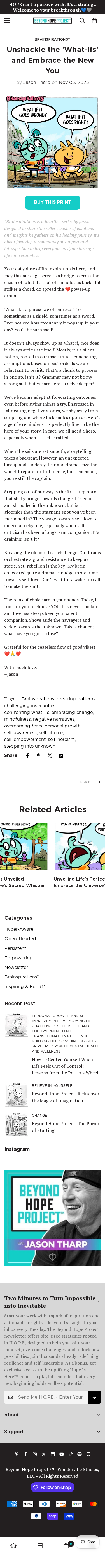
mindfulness (17, 719)
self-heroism (61, 739)
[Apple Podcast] (88, 1454)
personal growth (63, 725)
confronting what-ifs (26, 712)
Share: (11, 755)
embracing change (72, 712)
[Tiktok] (70, 1454)
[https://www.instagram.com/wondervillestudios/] (34, 1454)
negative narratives (53, 719)
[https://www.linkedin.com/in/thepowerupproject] (52, 1454)
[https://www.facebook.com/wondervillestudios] (25, 1454)
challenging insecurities (29, 705)
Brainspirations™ (53, 39)
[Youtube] (61, 1454)
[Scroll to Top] (95, 1524)
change (39, 1115)
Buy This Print (52, 202)
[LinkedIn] (61, 755)
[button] (94, 20)
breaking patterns (76, 698)
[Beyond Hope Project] (52, 20)
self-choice (51, 732)
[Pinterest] (38, 755)
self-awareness (20, 732)
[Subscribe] (94, 1397)
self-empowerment (25, 739)
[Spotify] (79, 1454)
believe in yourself (52, 1085)
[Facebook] (27, 755)
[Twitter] (49, 755)
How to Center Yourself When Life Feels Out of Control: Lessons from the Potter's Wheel (65, 1066)
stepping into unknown (29, 746)
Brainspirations (38, 698)
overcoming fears (23, 725)
